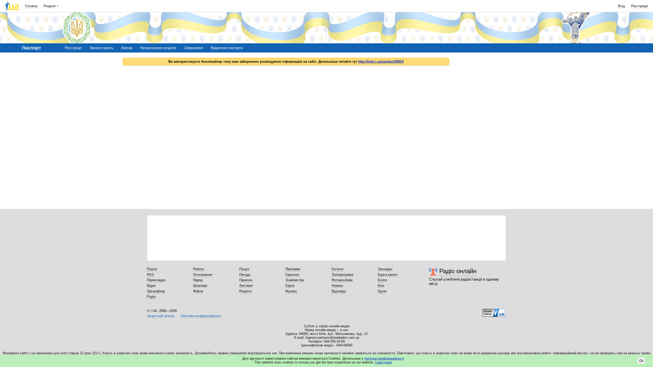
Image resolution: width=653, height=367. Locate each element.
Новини (337, 285)
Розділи (50, 6)
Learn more (383, 362)
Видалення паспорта (227, 48)
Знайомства (294, 280)
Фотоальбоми (342, 280)
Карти (289, 285)
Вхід (621, 6)
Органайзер (156, 291)
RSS (150, 275)
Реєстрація (639, 6)
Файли (198, 291)
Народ (198, 280)
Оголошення (202, 275)
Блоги (382, 280)
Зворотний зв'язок (160, 316)
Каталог (338, 269)
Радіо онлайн (457, 271)
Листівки (246, 285)
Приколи (245, 280)
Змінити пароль (102, 48)
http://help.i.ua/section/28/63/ (381, 61)
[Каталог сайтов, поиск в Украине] (494, 311)
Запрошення (193, 48)
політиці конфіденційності (384, 358)
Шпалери (200, 285)
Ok (641, 361)
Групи (382, 291)
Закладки (385, 269)
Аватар (126, 48)
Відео (151, 285)
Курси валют (388, 275)
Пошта (152, 269)
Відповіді (339, 291)
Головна (31, 6)
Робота (198, 269)
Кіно (381, 285)
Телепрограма (342, 275)
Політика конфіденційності (201, 316)
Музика (291, 291)
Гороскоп (292, 275)
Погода (244, 275)
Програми (292, 269)
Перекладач (156, 280)
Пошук (244, 269)
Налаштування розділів (158, 48)
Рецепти (245, 291)
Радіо (151, 296)
